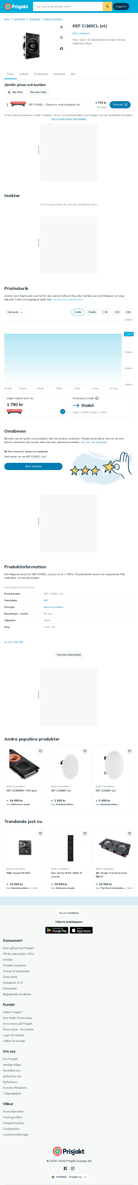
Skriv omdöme (81, 33)
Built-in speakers (53, 19)
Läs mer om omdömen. (94, 442)
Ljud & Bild (19, 19)
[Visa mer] (7, 104)
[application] (69, 355)
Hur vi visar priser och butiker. (68, 118)
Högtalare (34, 19)
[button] (61, 27)
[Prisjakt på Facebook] (65, 1168)
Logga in (121, 6)
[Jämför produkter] (61, 49)
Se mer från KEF (13, 642)
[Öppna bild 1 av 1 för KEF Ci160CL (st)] (31, 45)
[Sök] (107, 6)
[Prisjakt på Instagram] (72, 1168)
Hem (7, 19)
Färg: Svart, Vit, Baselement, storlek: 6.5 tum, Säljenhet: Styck (99, 41)
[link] (25, 777)
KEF (46, 600)
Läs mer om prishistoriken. (68, 299)
